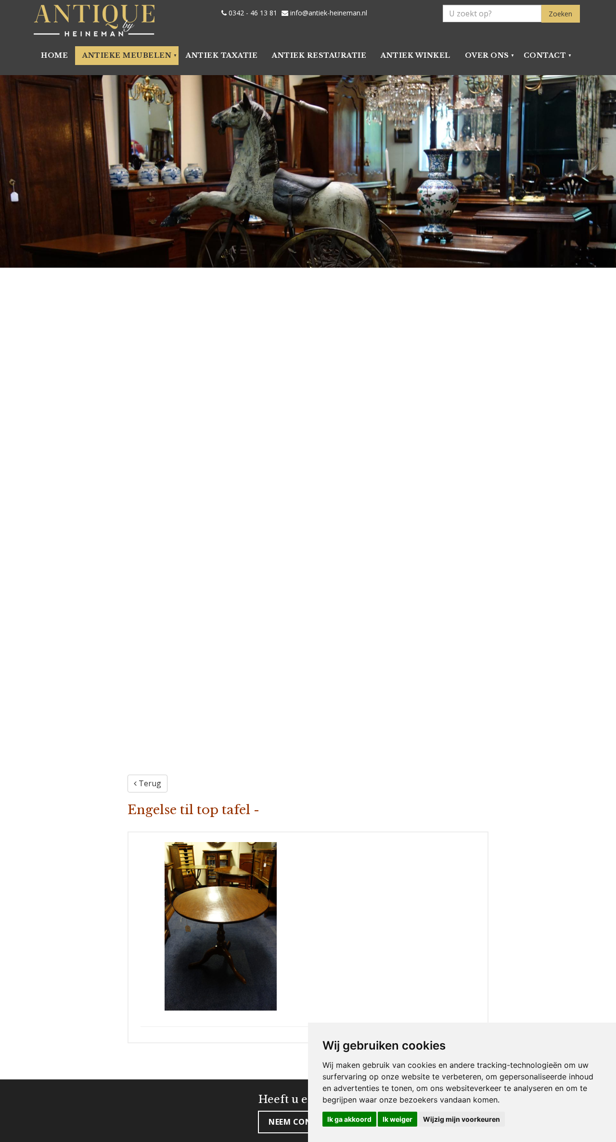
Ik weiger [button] (397, 1119)
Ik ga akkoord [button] (349, 1119)
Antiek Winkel (415, 55)
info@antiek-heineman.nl (327, 13)
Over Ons (487, 55)
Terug (149, 783)
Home (54, 55)
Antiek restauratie (319, 55)
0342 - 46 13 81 (252, 13)
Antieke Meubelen (126, 55)
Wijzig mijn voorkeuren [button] (461, 1119)
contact (545, 55)
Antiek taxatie (221, 55)
